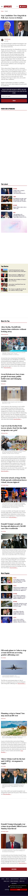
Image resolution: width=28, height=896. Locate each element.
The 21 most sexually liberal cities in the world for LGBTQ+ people (17, 289)
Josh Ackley (4, 766)
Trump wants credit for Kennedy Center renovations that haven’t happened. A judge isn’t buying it (19, 193)
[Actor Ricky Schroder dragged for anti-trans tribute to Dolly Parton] (6, 611)
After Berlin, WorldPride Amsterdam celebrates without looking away (13, 329)
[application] (14, 225)
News (14, 212)
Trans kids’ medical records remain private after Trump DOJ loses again (20, 605)
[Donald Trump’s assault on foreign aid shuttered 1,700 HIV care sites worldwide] (14, 541)
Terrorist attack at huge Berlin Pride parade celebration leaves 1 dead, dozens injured (14, 479)
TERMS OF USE (21, 881)
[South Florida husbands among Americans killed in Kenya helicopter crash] (4, 270)
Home (2, 11)
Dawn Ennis (4, 383)
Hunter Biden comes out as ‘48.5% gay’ (19, 207)
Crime (14, 196)
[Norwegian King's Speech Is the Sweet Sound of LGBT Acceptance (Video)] (4, 280)
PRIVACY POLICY (6, 881)
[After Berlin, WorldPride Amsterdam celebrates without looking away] (14, 344)
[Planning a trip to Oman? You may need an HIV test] (14, 728)
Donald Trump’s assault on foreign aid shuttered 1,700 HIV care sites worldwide (13, 526)
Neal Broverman (7, 39)
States (14, 617)
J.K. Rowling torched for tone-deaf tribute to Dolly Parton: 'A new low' (19, 581)
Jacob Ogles (4, 531)
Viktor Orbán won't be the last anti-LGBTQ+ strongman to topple (13, 761)
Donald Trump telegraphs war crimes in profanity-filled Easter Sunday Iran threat (14, 826)
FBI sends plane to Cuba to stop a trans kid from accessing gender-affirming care (13, 652)
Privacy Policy (12, 887)
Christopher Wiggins (5, 485)
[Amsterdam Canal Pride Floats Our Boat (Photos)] (4, 284)
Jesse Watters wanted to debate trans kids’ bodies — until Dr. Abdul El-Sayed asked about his (20, 597)
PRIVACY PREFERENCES (14, 881)
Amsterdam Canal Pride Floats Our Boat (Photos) (17, 284)
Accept (18, 889)
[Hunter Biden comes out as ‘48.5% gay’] (6, 206)
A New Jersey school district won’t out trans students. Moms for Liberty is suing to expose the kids (19, 621)
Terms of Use (19, 887)
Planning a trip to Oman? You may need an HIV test (12, 714)
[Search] (17, 6)
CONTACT (3, 878)
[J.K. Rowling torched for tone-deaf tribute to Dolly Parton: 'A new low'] (6, 580)
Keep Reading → (8, 367)
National (15, 188)
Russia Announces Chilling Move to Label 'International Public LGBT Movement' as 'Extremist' (17, 276)
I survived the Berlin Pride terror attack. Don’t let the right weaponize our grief (14, 428)
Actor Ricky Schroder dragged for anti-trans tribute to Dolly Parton (18, 613)
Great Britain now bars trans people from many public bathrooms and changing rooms (12, 377)
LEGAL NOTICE (14, 883)
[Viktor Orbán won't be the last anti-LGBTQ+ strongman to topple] (14, 776)
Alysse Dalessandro (5, 334)
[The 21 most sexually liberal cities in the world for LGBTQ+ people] (4, 289)
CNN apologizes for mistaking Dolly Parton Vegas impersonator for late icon (20, 216)
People (14, 577)
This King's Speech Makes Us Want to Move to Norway (17, 280)
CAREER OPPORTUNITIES (14, 878)
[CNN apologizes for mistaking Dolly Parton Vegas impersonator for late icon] (6, 214)
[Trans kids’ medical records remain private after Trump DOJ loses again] (6, 603)
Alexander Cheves (5, 433)
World (6, 11)
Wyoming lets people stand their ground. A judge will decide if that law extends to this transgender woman (19, 200)
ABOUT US (7, 878)
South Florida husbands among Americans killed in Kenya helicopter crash (17, 271)
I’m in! (14, 100)
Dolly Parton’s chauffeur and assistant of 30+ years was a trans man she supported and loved (20, 589)
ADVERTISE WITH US (23, 878)
